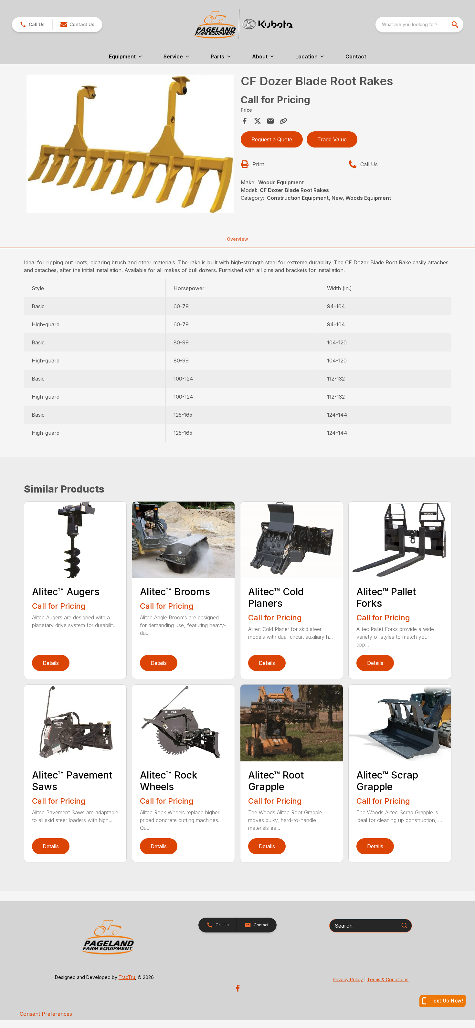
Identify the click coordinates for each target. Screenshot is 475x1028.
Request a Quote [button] (271, 139)
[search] (455, 24)
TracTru (127, 977)
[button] (32, 24)
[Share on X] (257, 121)
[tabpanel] (130, 145)
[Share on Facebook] (244, 121)
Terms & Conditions (387, 979)
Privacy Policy (348, 979)
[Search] (404, 925)
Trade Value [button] (332, 139)
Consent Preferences (46, 1014)
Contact (355, 56)
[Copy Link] (283, 121)
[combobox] (419, 24)
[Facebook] (238, 988)
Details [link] (51, 663)
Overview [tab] (237, 239)
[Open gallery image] (130, 144)
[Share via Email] (270, 121)
